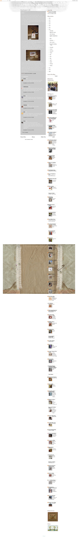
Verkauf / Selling (51, 430)
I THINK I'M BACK (54, 324)
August (51, 52)
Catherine (25, 105)
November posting (54, 481)
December (51, 30)
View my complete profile (52, 13)
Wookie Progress (53, 468)
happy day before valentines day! (54, 443)
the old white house (52, 495)
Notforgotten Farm (52, 125)
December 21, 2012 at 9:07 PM (28, 101)
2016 (50, 21)
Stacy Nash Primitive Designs (52, 407)
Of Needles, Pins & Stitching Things (52, 391)
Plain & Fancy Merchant (51, 448)
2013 (50, 27)
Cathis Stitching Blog (52, 429)
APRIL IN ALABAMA (36, 4)
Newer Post (23, 137)
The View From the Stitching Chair (52, 466)
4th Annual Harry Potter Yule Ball (54, 435)
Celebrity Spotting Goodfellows (54, 490)
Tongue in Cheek (51, 193)
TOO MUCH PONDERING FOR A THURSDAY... (54, 112)
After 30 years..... (52, 42)
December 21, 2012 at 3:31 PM (28, 92)
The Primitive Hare (52, 170)
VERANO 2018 (54, 369)
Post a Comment (25, 132)
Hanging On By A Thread (52, 205)
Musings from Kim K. (52, 433)
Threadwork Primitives (53, 377)
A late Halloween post (54, 475)
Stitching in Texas (52, 155)
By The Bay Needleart (52, 132)
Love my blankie (53, 276)
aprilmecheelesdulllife (52, 12)
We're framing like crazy (54, 360)
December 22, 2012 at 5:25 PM (28, 117)
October (51, 49)
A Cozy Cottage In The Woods (53, 352)
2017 (50, 20)
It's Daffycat (51, 303)
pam (24, 111)
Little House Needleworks (51, 197)
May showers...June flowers (54, 346)
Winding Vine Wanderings (51, 253)
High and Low (53, 120)
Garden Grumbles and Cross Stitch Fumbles (52, 118)
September (52, 50)
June (51, 56)
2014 (50, 25)
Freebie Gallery (51, 267)
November (51, 47)
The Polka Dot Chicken (53, 140)
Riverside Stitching (52, 230)
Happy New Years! (53, 32)
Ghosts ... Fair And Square (54, 104)
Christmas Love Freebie (54, 188)
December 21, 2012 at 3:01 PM (28, 82)
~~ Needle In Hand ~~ (52, 480)
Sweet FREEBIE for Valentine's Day (54, 299)
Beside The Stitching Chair (53, 44)
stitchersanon (25, 86)
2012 (50, 29)
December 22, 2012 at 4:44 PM (28, 108)
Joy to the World (54, 199)
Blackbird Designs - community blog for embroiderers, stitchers (53, 366)
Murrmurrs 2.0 (54, 239)
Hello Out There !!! (54, 207)
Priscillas (50, 102)
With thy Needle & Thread (52, 400)
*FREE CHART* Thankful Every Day (54, 317)
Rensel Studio (51, 359)
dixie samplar (51, 384)
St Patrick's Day (54, 291)
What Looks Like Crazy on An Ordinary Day (53, 311)
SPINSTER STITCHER (53, 109)
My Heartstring (51, 314)
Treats (53, 304)
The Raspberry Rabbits (53, 260)
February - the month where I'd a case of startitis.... (54, 394)
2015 (50, 23)
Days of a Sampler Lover (52, 274)
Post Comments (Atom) (29, 139)
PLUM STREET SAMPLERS (51, 337)
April (51, 60)
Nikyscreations (51, 186)
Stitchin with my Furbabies (51, 322)
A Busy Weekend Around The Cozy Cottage (54, 354)
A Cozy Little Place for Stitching (53, 282)
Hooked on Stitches (52, 461)
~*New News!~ (53, 331)
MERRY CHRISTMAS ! (53, 36)
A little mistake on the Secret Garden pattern (54, 135)
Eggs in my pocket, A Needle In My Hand (52, 148)
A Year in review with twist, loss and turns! (52, 221)
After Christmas (52, 34)
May (51, 58)
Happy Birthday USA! (53, 157)
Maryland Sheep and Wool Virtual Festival (54, 248)
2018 (50, 18)
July (50, 54)
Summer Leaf (54, 377)
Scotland (53, 503)
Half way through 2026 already (54, 165)
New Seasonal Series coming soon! (54, 403)
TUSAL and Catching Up (54, 284)
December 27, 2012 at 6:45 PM (28, 129)
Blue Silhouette (54, 232)
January (51, 65)
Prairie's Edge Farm (52, 415)
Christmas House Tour (54, 449)
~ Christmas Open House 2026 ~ (54, 127)
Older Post (43, 137)
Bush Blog (50, 344)
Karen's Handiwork (52, 173)
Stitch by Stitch (51, 473)
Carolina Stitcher (52, 340)
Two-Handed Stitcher (52, 224)
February (51, 63)
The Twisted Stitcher (52, 212)
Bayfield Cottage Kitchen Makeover (54, 262)
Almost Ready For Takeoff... (54, 97)
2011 (50, 67)
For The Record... (53, 456)
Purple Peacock (51, 454)
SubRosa (50, 289)
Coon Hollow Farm (52, 219)
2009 (50, 71)
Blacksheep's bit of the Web (52, 179)
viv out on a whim (52, 440)
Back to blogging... (54, 385)
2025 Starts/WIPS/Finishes (52, 175)
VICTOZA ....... (52, 40)
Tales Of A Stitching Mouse (52, 163)
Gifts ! (51, 38)
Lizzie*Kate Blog (51, 296)
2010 (50, 69)
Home (33, 137)
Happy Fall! (54, 416)
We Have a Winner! (52, 337)
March (51, 61)
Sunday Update (51, 341)
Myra (24, 95)
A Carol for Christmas (54, 181)
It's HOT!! (54, 149)
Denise (24, 78)
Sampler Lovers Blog (52, 502)
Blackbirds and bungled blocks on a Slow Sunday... (54, 142)
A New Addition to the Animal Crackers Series (54, 410)
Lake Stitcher (51, 374)
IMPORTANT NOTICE (52, 170)
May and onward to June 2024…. (54, 214)
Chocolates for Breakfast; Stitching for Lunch (53, 488)
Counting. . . (54, 423)
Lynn (24, 121)
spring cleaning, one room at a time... (54, 498)
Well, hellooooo (51, 311)
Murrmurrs (51, 237)
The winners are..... (52, 462)
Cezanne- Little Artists (52, 194)
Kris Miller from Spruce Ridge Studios (52, 245)
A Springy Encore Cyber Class (54, 225)
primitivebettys (51, 329)
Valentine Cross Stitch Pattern (54, 268)
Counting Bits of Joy (52, 422)
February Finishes (53, 255)
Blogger (44, 536)
